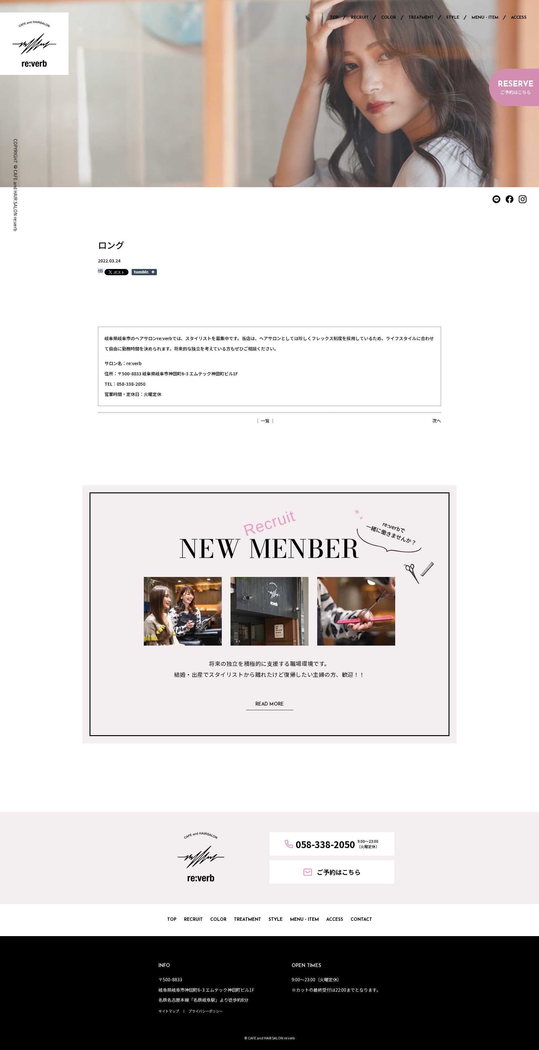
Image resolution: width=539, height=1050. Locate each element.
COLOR (388, 18)
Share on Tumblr (144, 272)
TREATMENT (421, 18)
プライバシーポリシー (205, 1010)
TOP (334, 18)
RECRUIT (360, 18)
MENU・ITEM (485, 18)
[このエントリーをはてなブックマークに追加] (100, 272)
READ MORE (269, 704)
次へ (436, 421)
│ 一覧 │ (265, 421)
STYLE (452, 18)
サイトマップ (168, 1010)
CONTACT (361, 919)
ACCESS (519, 18)
